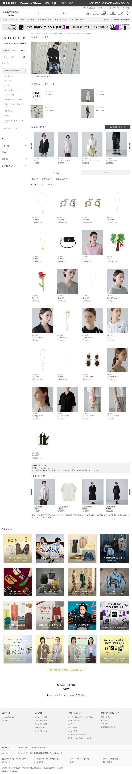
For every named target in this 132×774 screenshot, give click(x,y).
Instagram (104, 724)
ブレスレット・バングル (13, 99)
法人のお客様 (72, 731)
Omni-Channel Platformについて (79, 738)
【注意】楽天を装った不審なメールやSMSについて (66, 670)
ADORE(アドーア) (57, 33)
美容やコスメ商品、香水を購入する (48, 759)
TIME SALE (49, 94)
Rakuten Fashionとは (75, 720)
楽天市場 (126, 8)
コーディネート (105, 172)
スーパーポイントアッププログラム (80, 717)
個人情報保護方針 (14, 768)
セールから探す (40, 727)
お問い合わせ (72, 727)
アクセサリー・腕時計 (12, 71)
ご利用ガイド (72, 724)
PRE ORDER (100, 94)
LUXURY (5, 720)
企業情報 (4, 768)
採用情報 (60, 768)
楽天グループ (114, 8)
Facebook (104, 720)
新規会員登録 (105, 717)
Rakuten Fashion (43, 33)
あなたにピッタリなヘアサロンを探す (14, 759)
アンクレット (9, 111)
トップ (33, 33)
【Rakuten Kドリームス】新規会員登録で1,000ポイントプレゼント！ (39, 753)
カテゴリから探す (41, 724)
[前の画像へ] (31, 146)
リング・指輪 (9, 95)
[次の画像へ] (129, 146)
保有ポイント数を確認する (111, 759)
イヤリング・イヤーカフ (13, 90)
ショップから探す (41, 720)
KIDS (23, 50)
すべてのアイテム (41, 731)
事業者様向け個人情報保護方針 (32, 768)
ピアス (7, 85)
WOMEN (5, 50)
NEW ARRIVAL (50, 111)
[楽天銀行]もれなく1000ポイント (95, 8)
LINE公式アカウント (108, 727)
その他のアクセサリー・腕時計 (14, 121)
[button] (44, 150)
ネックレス (8, 76)
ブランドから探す (41, 717)
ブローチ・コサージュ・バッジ (14, 105)
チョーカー (8, 81)
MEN (14, 50)
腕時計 (7, 116)
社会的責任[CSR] (49, 768)
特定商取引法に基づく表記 (77, 734)
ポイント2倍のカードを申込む (79, 759)
